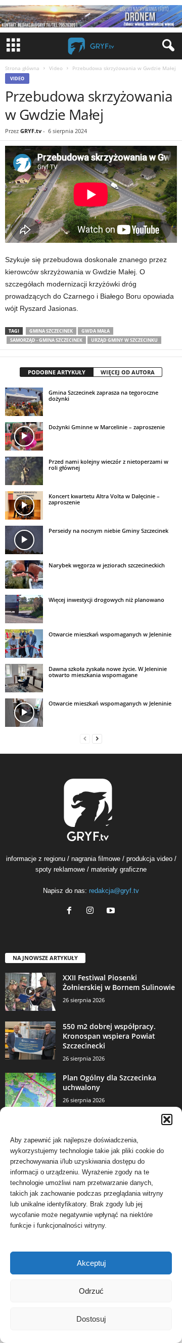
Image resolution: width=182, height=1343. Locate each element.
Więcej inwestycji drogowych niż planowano (106, 599)
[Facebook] (71, 911)
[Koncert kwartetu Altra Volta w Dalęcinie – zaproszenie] (24, 505)
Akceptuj (91, 1263)
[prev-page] (85, 738)
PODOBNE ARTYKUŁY (56, 372)
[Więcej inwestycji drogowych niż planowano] (24, 609)
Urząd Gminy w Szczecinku (124, 340)
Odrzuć (91, 1291)
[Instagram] (92, 911)
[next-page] (97, 738)
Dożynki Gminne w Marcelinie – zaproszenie (107, 427)
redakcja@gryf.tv (114, 890)
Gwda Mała (95, 331)
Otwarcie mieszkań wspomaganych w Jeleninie (110, 634)
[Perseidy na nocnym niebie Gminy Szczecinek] (24, 540)
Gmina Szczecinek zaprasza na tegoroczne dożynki (103, 395)
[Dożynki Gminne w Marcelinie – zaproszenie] (24, 436)
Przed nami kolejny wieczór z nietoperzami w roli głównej (108, 464)
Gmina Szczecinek (51, 331)
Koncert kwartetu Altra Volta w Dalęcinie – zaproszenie (104, 499)
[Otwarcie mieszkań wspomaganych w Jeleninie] (24, 643)
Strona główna (22, 68)
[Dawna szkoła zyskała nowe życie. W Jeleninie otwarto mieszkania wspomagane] (24, 678)
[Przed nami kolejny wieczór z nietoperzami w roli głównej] (24, 471)
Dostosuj (91, 1319)
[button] (167, 1119)
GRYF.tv (30, 131)
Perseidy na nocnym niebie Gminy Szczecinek (108, 530)
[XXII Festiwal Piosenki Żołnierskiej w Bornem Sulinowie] (30, 992)
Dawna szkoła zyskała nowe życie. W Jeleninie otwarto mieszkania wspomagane (108, 672)
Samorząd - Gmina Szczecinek (46, 340)
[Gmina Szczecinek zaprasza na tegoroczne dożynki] (24, 402)
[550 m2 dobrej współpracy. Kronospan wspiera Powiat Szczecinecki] (30, 1040)
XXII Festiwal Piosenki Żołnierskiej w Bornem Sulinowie (119, 982)
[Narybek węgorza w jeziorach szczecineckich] (24, 574)
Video (56, 68)
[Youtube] (112, 911)
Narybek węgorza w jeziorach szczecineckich (107, 565)
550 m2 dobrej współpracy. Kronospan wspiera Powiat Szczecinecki (109, 1035)
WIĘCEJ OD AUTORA (128, 372)
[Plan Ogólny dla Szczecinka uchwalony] (30, 1092)
